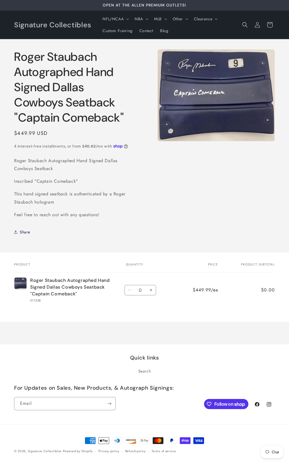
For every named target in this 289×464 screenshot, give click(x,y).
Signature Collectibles (45, 451)
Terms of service (164, 451)
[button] (115, 19)
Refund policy (135, 451)
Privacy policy (108, 451)
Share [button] (25, 232)
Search (144, 371)
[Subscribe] (109, 403)
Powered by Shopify (78, 451)
